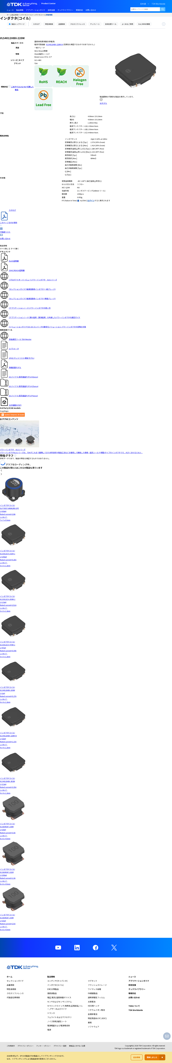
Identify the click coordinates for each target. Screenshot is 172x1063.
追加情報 (136, 1057)
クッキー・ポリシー (43, 1046)
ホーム (9, 15)
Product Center (48, 4)
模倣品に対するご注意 (77, 1046)
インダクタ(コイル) (25, 15)
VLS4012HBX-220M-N (54, 44)
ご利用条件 (11, 1046)
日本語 (143, 4)
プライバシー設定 (59, 1046)
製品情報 (15, 15)
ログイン (90, 200)
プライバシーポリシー (25, 1046)
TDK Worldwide (158, 4)
